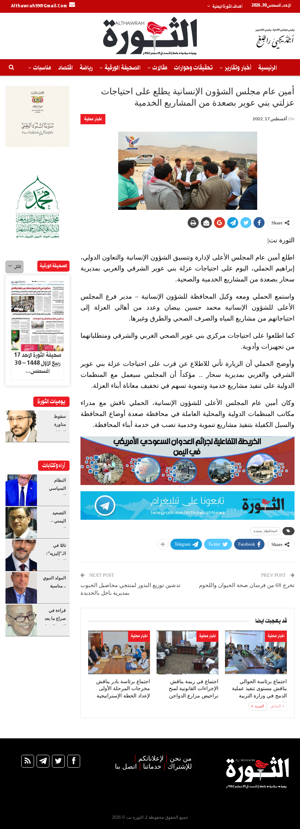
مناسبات (42, 67)
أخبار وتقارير (238, 67)
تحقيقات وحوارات (193, 67)
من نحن (181, 758)
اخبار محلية (93, 119)
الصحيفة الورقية (122, 67)
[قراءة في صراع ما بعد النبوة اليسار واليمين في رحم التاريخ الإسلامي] (21, 620)
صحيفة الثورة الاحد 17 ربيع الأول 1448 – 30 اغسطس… (37, 363)
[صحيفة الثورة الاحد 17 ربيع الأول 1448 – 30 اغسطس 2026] (37, 316)
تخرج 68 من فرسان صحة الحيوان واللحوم (247, 585)
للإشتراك (180, 766)
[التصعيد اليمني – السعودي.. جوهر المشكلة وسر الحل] (21, 522)
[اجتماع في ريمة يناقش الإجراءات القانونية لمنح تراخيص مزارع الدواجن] (187, 652)
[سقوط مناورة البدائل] (21, 426)
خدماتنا (152, 766)
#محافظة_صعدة (265, 531)
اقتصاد (65, 67)
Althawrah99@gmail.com (39, 6)
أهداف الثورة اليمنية (227, 7)
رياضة (86, 67)
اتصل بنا (126, 766)
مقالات (160, 67)
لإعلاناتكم (151, 758)
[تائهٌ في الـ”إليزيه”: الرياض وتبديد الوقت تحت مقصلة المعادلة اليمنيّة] (21, 555)
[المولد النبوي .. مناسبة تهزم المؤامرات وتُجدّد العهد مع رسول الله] (21, 587)
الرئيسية (267, 67)
